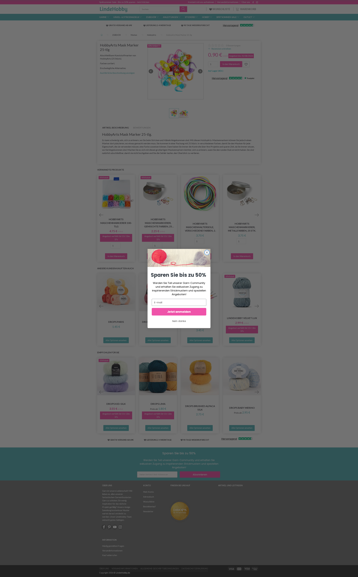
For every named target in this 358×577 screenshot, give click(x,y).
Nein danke (179, 321)
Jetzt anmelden (179, 312)
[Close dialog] (206, 252)
